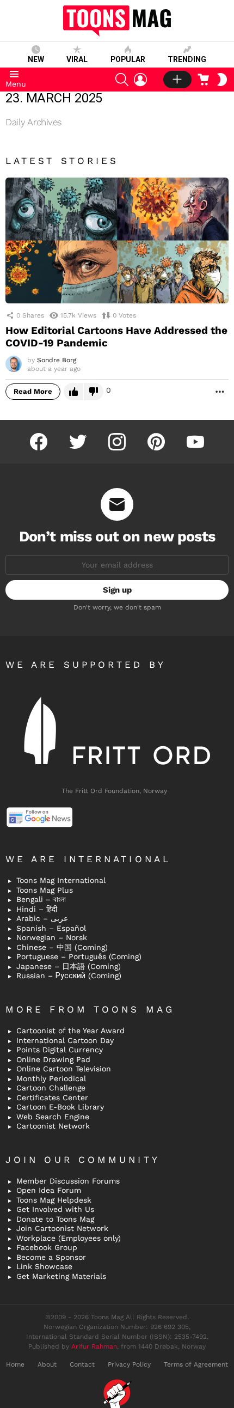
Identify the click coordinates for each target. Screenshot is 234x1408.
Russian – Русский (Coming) (68, 975)
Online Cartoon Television (63, 1068)
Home (15, 1364)
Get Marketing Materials (61, 1276)
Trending (187, 59)
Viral (77, 59)
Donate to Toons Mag (55, 1219)
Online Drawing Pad (53, 1059)
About (47, 1364)
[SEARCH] (121, 79)
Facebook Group (46, 1247)
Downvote (93, 391)
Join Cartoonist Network (62, 1228)
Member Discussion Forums (68, 1181)
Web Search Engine (52, 1116)
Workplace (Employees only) (68, 1238)
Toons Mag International (61, 880)
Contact (82, 1364)
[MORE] (220, 391)
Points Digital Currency (59, 1049)
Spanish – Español (51, 928)
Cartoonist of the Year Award (70, 1030)
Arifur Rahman (94, 1346)
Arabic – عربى (42, 918)
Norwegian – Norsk (51, 937)
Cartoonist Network (53, 1125)
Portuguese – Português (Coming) (78, 956)
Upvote (73, 391)
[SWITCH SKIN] (222, 79)
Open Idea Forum (48, 1190)
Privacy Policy (129, 1364)
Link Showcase (44, 1266)
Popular (127, 59)
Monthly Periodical (51, 1078)
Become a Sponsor (51, 1257)
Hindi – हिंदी (36, 909)
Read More (33, 391)
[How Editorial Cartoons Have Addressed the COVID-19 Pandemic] (117, 240)
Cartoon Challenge (50, 1087)
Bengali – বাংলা (41, 899)
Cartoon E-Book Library (60, 1106)
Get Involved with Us (55, 1209)
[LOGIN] (140, 79)
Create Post (177, 79)
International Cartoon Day (65, 1040)
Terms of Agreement (196, 1364)
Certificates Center (52, 1097)
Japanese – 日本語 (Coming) (68, 966)
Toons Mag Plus (44, 890)
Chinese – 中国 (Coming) (62, 947)
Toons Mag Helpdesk (53, 1200)
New (36, 59)
